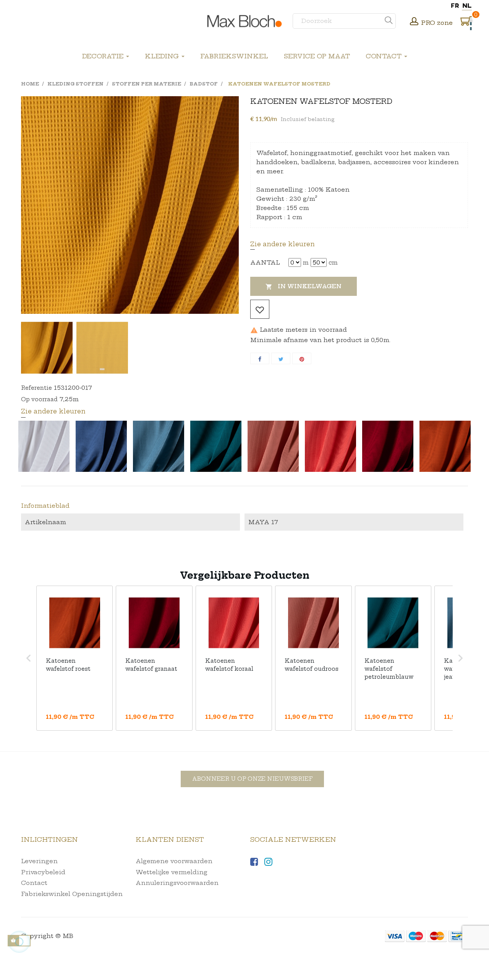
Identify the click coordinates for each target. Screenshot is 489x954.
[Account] (414, 22)
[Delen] (260, 358)
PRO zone (437, 22)
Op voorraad (39, 399)
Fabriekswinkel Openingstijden (72, 894)
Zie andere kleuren (282, 244)
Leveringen (39, 861)
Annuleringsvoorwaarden (177, 882)
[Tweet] (281, 358)
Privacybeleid (43, 872)
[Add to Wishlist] (259, 309)
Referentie (36, 387)
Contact (34, 882)
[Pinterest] (302, 358)
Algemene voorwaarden (174, 861)
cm (333, 262)
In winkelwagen (304, 286)
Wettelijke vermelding (171, 872)
